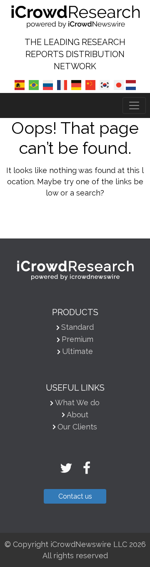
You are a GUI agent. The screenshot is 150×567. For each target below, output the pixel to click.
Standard (77, 327)
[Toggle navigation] (134, 105)
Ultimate (77, 351)
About (77, 414)
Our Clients (77, 426)
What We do (77, 402)
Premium (77, 339)
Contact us (75, 496)
